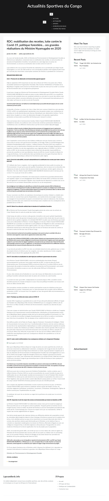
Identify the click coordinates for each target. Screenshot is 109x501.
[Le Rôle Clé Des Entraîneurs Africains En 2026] (76, 146)
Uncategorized (12, 461)
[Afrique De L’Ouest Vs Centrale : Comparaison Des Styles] (76, 202)
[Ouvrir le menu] (44, 22)
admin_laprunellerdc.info (26, 53)
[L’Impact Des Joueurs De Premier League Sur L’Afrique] (76, 314)
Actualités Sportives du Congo (54, 6)
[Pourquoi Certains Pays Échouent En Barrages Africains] (76, 258)
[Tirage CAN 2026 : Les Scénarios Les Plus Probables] (76, 90)
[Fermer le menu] (51, 14)
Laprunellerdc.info (11, 477)
